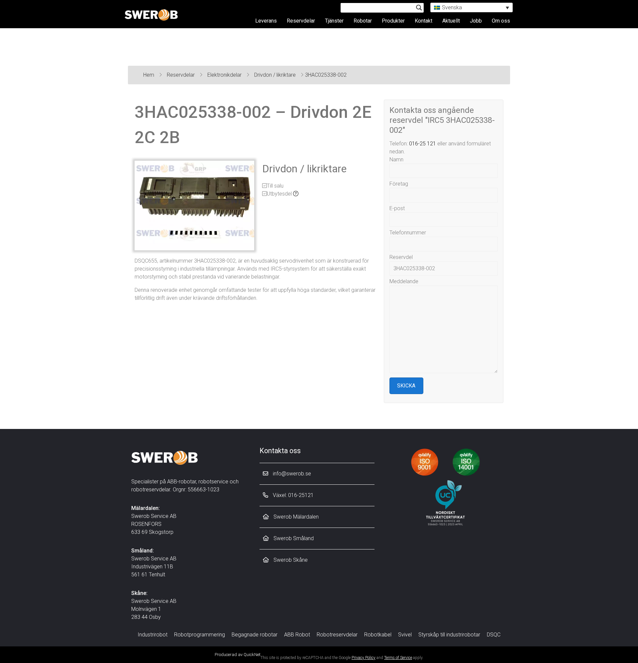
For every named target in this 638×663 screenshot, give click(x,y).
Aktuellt (451, 21)
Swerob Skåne (290, 560)
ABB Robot (297, 634)
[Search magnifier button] (419, 7)
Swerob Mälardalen (295, 517)
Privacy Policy (363, 657)
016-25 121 (422, 143)
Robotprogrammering (199, 634)
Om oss (501, 21)
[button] (471, 7)
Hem (149, 75)
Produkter (393, 21)
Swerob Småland (293, 538)
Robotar (363, 21)
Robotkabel (377, 634)
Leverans (266, 21)
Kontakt (423, 21)
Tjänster (334, 21)
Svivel (405, 634)
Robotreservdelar (337, 634)
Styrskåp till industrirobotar (449, 634)
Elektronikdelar (225, 75)
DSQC (493, 634)
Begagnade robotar (254, 634)
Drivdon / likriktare (275, 75)
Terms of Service (398, 657)
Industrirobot (152, 634)
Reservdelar (301, 21)
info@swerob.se (291, 473)
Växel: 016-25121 (292, 495)
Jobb (476, 21)
